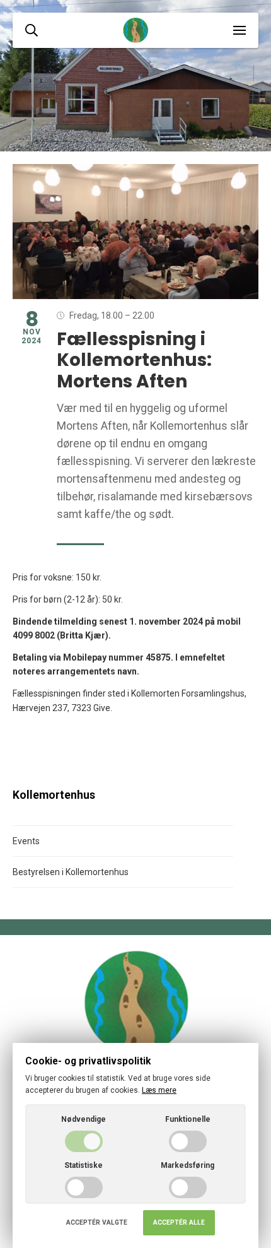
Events (26, 841)
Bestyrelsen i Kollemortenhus (71, 872)
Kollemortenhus (54, 795)
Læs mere (159, 1090)
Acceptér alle (179, 1222)
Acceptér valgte (96, 1222)
